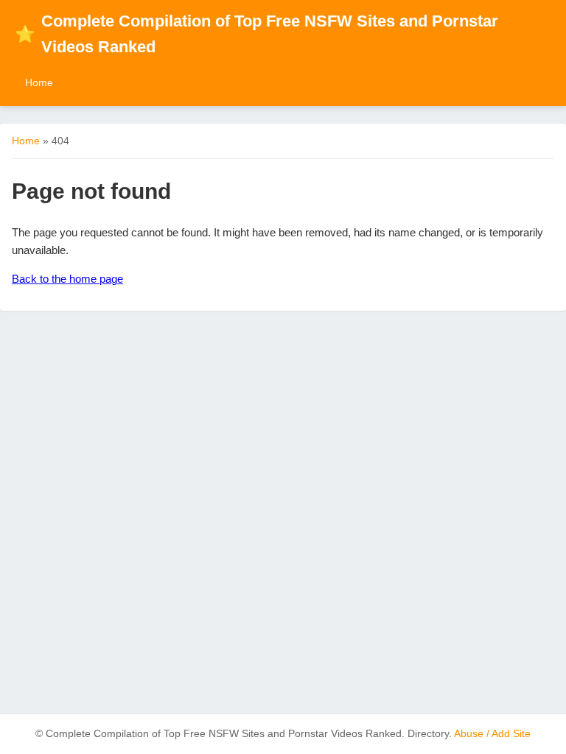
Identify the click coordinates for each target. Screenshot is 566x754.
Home (39, 82)
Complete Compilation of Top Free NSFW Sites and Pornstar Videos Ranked (256, 34)
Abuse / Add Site (492, 733)
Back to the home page (67, 278)
